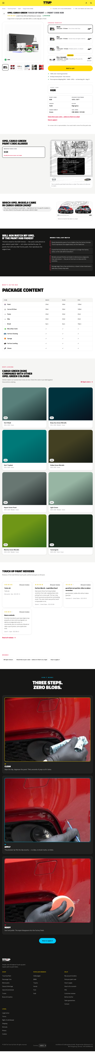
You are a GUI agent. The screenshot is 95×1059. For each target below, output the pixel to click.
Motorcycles (5, 983)
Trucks (4, 993)
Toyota (35, 983)
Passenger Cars (7, 979)
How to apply (68, 983)
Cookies (4, 1034)
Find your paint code (70, 979)
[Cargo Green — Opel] (12, 67)
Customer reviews (69, 993)
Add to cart (70, 68)
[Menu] (3, 3)
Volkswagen (37, 976)
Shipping (4, 1023)
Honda (35, 986)
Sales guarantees (69, 1000)
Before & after (68, 997)
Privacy (4, 1030)
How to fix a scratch (70, 986)
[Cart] (91, 3)
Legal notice (5, 1013)
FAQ (65, 990)
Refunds (4, 1027)
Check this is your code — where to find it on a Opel (64, 117)
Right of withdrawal (8, 1020)
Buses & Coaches (7, 997)
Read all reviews (7, 637)
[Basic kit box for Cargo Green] (5, 67)
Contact (66, 1004)
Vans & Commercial (8, 990)
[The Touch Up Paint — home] (47, 3)
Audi (34, 993)
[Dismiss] (23, 1053)
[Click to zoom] (23, 42)
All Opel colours (8, 660)
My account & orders (70, 976)
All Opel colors (86, 382)
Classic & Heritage (7, 986)
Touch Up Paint (12, 8)
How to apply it (52, 120)
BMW (35, 979)
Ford (34, 990)
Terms (4, 1016)
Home (3, 8)
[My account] (86, 3)
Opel (19, 8)
